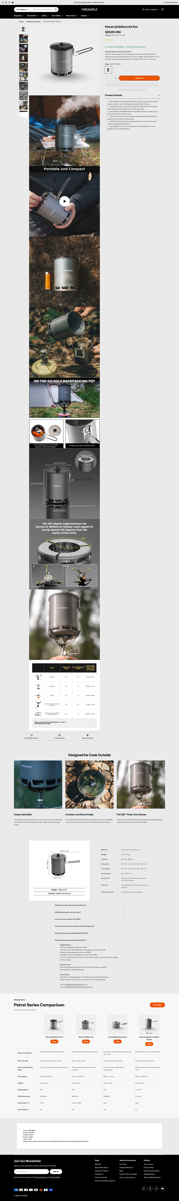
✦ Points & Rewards (170, 2)
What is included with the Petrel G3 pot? (70, 905)
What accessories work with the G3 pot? (70, 940)
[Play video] (64, 201)
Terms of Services (41, 1177)
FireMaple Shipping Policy (73, 984)
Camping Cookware (33, 22)
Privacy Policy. (55, 1177)
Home (21, 22)
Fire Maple (23, 1196)
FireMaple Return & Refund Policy (76, 987)
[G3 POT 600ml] (108, 70)
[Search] (55, 9)
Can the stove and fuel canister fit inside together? (74, 926)
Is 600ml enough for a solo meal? (68, 912)
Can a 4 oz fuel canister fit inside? (68, 919)
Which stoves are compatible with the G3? (71, 933)
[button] (109, 40)
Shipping (108, 35)
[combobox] (36, 9)
